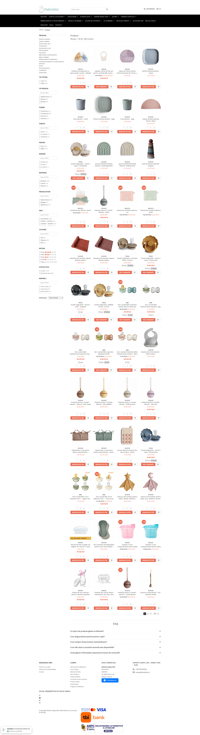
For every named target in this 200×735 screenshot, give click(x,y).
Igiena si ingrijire (44, 57)
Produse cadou (75, 682)
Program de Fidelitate (77, 686)
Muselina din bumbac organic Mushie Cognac (103, 259)
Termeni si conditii (44, 667)
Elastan (43, 186)
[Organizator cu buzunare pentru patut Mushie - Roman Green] (104, 435)
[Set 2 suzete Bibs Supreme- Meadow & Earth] (104, 337)
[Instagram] (39, 703)
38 (155, 614)
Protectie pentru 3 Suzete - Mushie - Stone (104, 211)
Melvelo (80, 69)
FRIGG (80, 162)
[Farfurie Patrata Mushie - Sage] (104, 104)
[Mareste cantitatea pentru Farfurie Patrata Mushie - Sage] (107, 127)
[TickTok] (39, 700)
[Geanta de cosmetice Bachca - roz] (127, 195)
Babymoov (44, 205)
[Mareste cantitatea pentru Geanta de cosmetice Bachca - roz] (130, 222)
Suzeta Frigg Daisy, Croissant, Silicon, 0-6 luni (127, 259)
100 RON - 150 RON (47, 224)
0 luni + (43, 132)
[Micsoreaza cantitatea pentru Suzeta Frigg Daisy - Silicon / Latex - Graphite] (77, 316)
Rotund (43, 116)
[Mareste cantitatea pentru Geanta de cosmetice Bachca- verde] (154, 222)
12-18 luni (44, 134)
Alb (42, 238)
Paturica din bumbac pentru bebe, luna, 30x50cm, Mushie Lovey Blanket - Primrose (151, 498)
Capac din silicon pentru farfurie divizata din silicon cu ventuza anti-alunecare (127, 72)
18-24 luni (44, 137)
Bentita (43, 102)
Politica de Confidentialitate (47, 669)
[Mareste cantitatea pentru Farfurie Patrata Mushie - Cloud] (154, 83)
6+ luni (43, 164)
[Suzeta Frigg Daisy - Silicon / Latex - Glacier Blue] (150, 435)
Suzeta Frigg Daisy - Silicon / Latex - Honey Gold (151, 259)
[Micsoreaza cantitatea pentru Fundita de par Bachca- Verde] (77, 222)
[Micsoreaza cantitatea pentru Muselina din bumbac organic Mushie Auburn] (77, 268)
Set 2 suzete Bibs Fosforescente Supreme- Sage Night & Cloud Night (150, 306)
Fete (42, 146)
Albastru (43, 240)
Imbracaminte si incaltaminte (48, 59)
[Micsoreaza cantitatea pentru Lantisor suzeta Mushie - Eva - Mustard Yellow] (147, 604)
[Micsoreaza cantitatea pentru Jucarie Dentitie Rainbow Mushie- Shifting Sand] (124, 174)
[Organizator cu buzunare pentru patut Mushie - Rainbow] (80, 435)
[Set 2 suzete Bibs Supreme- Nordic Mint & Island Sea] (127, 290)
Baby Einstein (45, 200)
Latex (43, 81)
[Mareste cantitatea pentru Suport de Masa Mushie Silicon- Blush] (154, 127)
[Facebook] (39, 695)
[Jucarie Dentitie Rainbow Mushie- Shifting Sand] (127, 149)
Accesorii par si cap (45, 48)
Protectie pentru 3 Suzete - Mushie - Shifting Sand (127, 403)
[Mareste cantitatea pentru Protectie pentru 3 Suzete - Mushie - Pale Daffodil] (107, 414)
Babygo (43, 202)
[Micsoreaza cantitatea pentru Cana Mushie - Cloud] (77, 127)
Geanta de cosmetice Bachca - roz (127, 211)
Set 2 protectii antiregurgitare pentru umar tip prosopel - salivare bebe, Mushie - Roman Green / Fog (104, 546)
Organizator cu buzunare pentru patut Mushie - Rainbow (80, 451)
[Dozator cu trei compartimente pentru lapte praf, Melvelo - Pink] (127, 530)
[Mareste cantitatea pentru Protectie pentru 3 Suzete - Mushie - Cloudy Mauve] (130, 604)
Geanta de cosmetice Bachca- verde (151, 211)
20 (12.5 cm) (44, 291)
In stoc (43, 271)
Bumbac (43, 181)
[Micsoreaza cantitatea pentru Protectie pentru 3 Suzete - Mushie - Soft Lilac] (147, 414)
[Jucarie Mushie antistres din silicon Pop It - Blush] (127, 435)
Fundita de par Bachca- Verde (80, 210)
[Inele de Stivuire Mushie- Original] (150, 149)
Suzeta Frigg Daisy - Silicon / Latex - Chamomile (80, 165)
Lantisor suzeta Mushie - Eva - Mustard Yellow (150, 593)
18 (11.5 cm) (44, 286)
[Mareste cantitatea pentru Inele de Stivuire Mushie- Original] (154, 174)
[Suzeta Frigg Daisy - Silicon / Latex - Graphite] (80, 290)
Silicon (43, 83)
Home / (41, 30)
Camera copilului (44, 41)
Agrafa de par (45, 97)
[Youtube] (39, 698)
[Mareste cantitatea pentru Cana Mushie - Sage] (130, 127)
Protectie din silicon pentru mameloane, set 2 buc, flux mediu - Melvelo (103, 593)
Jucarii (41, 66)
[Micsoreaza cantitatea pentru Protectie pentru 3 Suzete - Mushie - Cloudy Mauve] (124, 604)
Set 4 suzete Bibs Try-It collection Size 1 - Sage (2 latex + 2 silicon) (80, 498)
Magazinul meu (45, 663)
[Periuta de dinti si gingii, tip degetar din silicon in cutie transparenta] (80, 530)
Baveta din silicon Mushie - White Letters (150, 353)
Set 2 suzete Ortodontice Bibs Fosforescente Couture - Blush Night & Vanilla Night (127, 353)
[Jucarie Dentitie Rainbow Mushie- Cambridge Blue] (104, 149)
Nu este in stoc (45, 273)
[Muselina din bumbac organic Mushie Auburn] (80, 243)
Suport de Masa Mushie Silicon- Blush (150, 120)
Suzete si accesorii (44, 39)
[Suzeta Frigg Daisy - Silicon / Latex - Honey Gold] (150, 243)
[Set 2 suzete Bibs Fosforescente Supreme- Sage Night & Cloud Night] (150, 290)
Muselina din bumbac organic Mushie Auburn (80, 259)
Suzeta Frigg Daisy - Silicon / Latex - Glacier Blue (151, 451)
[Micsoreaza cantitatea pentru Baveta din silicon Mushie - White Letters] (147, 366)
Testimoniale (74, 684)
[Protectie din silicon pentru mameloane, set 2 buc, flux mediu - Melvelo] (104, 578)
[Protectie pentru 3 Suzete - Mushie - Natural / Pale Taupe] (80, 387)
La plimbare (42, 70)
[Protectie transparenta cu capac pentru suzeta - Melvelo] (80, 56)
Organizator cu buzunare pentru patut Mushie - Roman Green (104, 451)
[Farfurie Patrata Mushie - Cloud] (150, 56)
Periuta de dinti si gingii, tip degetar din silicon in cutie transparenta (80, 546)
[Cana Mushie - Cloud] (80, 104)
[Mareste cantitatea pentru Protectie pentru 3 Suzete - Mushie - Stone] (107, 222)
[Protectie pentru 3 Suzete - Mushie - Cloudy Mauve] (127, 578)
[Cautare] (107, 9)
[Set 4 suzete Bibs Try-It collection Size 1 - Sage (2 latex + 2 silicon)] (80, 482)
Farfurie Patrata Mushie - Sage (104, 119)
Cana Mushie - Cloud (80, 119)
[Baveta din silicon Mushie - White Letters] (150, 337)
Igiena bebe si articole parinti (48, 55)
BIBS (127, 303)
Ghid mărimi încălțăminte (78, 667)
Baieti (42, 149)
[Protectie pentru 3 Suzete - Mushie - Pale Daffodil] (104, 387)
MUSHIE (150, 69)
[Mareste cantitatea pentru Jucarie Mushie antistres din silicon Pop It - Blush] (130, 460)
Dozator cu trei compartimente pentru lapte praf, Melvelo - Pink (127, 546)
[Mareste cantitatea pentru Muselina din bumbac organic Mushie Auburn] (84, 268)
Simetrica (44, 118)
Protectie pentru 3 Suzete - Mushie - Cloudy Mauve (127, 593)
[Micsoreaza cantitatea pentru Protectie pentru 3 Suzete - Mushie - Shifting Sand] (124, 414)
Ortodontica (45, 113)
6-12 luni (43, 167)
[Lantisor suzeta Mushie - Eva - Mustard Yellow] (150, 578)
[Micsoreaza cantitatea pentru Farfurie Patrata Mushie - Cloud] (147, 83)
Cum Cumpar (74, 669)
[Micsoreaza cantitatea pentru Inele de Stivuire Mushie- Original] (147, 174)
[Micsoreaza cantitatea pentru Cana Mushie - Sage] (124, 127)
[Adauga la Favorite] (88, 86)
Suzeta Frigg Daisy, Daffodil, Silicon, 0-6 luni (104, 306)
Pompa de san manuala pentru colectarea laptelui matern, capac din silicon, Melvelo (80, 593)
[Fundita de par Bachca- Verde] (80, 195)
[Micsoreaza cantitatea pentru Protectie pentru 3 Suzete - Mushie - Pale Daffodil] (100, 414)
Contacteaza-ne (111, 680)
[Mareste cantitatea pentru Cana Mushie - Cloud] (84, 127)
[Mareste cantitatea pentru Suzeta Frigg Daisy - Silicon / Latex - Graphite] (84, 316)
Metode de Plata (75, 672)
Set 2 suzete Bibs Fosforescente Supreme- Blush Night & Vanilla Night (80, 353)
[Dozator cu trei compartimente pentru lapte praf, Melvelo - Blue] (150, 530)
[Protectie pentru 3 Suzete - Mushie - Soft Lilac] (150, 387)
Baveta (43, 99)
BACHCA (80, 208)
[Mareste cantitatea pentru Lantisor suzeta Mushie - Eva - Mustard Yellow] (154, 604)
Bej (42, 242)
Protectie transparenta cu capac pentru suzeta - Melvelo (80, 72)
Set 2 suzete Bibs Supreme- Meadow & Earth (104, 353)
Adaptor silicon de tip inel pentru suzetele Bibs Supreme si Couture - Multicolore (104, 72)
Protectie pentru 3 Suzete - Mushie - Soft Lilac (150, 403)
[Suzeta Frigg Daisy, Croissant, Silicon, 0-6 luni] (127, 243)
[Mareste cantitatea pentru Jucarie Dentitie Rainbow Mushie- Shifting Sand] (130, 174)
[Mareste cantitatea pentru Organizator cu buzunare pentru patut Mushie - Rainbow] (84, 460)
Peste (43, 252)
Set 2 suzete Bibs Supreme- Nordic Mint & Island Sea (127, 306)
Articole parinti (43, 50)
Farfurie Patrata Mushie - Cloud (151, 72)
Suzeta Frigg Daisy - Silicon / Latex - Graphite (80, 306)
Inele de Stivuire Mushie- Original (151, 165)
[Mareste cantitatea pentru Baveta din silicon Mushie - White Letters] (154, 366)
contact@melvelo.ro (142, 672)
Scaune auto (43, 72)
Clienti (73, 663)
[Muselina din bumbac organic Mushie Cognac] (104, 243)
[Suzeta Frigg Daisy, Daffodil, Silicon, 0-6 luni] (104, 290)
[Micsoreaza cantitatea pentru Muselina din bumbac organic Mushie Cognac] (100, 268)
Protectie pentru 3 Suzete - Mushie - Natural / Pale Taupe (80, 403)
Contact (41, 672)
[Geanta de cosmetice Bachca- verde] (150, 195)
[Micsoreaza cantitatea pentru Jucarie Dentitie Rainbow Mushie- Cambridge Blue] (100, 174)
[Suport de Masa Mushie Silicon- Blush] (150, 104)
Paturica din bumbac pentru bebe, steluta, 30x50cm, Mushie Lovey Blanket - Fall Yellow (127, 498)
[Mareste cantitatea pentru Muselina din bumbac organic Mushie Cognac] (107, 268)
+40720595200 (141, 669)
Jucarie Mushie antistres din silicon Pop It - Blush (127, 451)
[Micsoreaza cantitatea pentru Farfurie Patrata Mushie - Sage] (100, 127)
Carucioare (42, 53)
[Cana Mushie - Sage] (127, 104)
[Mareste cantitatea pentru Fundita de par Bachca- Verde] (84, 222)
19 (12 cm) (44, 289)
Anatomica (44, 111)
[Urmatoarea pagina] (158, 613)
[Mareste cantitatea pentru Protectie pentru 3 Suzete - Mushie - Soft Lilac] (154, 414)
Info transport (74, 674)
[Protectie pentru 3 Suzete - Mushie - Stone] (104, 195)
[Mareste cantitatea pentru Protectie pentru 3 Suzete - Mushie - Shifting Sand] (130, 414)
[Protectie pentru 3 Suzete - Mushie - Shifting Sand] (127, 387)
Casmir (43, 183)
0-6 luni (43, 162)
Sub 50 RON (44, 219)
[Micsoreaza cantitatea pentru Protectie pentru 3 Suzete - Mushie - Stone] (100, 222)
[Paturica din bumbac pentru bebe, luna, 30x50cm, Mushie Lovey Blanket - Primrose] (150, 482)
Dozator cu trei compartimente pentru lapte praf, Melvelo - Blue (151, 546)
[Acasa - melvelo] (49, 9)
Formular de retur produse (78, 679)
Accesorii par (43, 46)
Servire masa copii (44, 44)
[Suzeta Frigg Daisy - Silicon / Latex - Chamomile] (80, 149)
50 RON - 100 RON (46, 221)
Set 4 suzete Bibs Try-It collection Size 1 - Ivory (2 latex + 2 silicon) (104, 498)
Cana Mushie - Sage (127, 119)
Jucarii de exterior (44, 68)
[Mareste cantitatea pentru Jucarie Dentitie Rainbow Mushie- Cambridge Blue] (107, 174)
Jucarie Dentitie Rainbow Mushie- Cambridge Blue (104, 165)
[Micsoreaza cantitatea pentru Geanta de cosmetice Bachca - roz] (124, 222)
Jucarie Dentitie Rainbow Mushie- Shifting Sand (127, 165)
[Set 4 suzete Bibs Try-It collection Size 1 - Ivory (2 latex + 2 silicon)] (104, 482)
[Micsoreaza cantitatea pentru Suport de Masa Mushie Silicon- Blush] (147, 127)
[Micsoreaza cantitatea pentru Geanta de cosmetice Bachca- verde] (147, 222)
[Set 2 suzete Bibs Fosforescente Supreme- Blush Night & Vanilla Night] (80, 337)
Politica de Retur (75, 677)
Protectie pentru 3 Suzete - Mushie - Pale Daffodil (104, 403)
